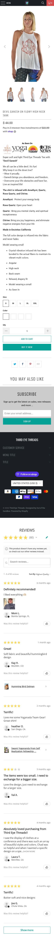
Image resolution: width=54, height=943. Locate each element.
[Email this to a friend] (38, 364)
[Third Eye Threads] (27, 3)
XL (27, 303)
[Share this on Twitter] (15, 364)
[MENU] (1, 3)
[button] (36, 537)
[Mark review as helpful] (46, 623)
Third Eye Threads (17, 508)
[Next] (48, 46)
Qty (4, 325)
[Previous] (5, 46)
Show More (29, 851)
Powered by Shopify (19, 511)
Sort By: (32, 574)
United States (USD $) (25, 483)
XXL (35, 303)
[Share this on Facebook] (22, 364)
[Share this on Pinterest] (30, 364)
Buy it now (27, 347)
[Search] (43, 3)
